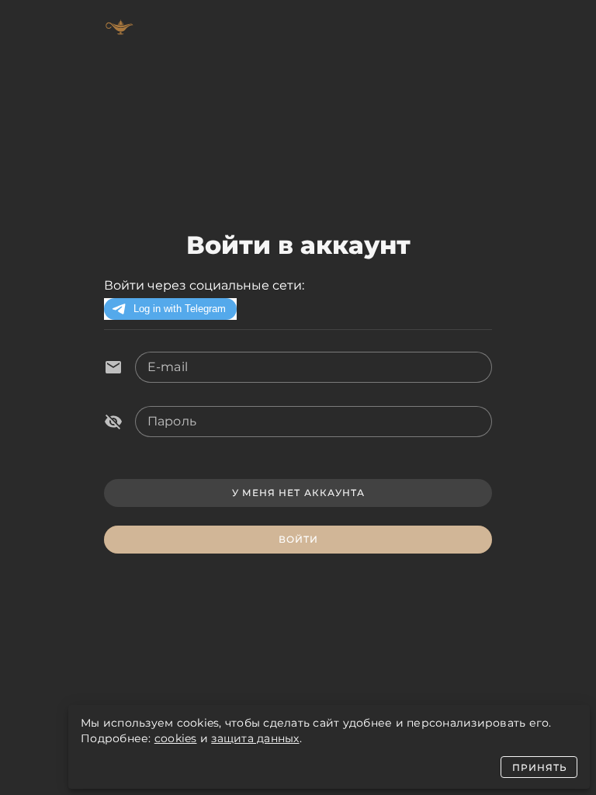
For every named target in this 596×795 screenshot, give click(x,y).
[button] (113, 421)
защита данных (255, 738)
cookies (175, 738)
